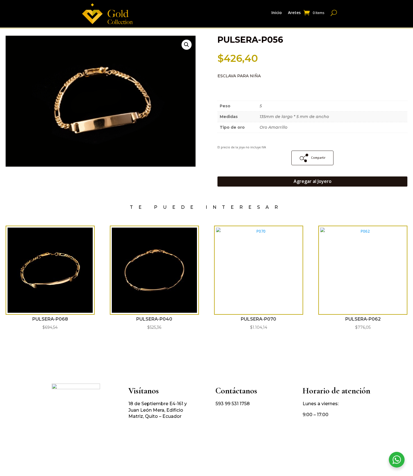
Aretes (294, 13)
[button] (186, 45)
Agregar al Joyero (313, 181)
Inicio (276, 13)
